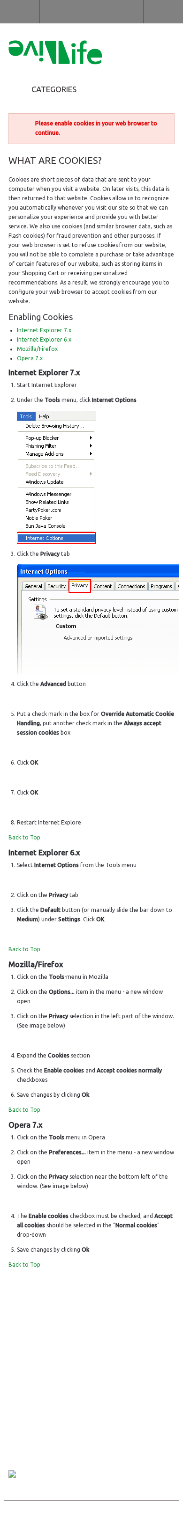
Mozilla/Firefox (37, 349)
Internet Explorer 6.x (44, 339)
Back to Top (24, 837)
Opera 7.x (30, 358)
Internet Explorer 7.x (44, 330)
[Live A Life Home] (55, 54)
